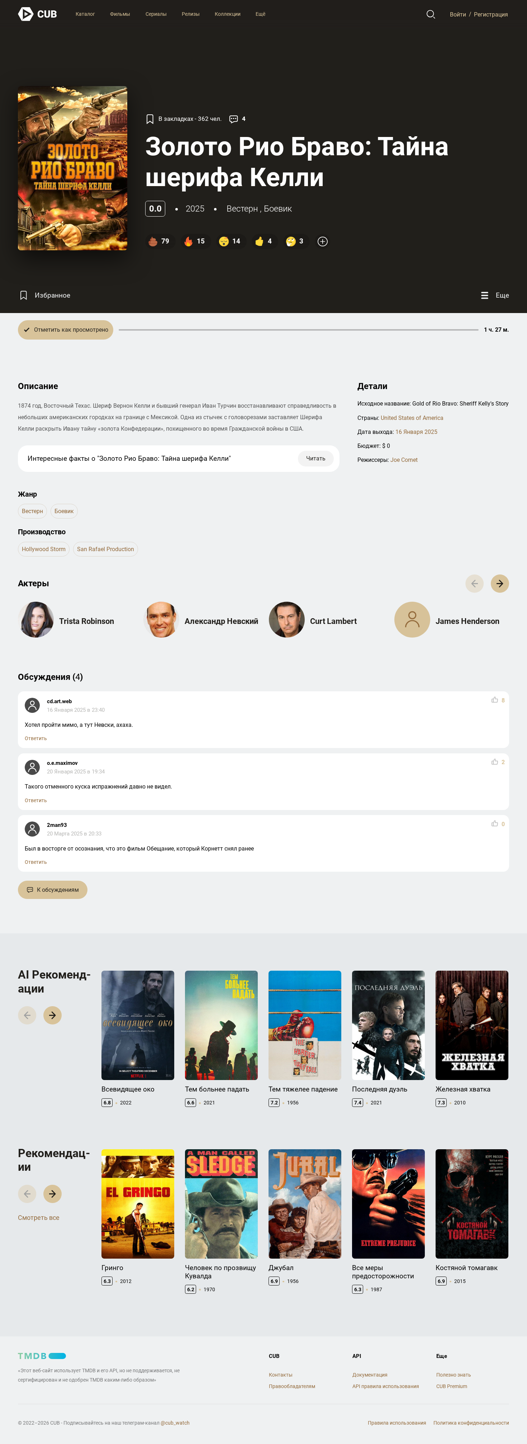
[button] (500, 583)
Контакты (281, 1375)
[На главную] (37, 14)
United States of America (412, 418)
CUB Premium (451, 1386)
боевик (278, 209)
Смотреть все (39, 1217)
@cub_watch (175, 1423)
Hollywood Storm (44, 549)
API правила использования (385, 1386)
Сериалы (156, 14)
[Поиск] (431, 14)
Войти (458, 14)
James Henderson (467, 621)
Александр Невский (221, 621)
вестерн (242, 209)
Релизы (191, 14)
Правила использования (397, 1423)
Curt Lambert (333, 621)
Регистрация (491, 14)
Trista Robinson (86, 621)
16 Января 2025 (416, 432)
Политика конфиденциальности (471, 1423)
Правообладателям (292, 1386)
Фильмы (120, 14)
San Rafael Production (105, 549)
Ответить (36, 738)
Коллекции (228, 14)
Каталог (85, 14)
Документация (370, 1375)
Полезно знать (453, 1375)
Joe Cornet (404, 459)
